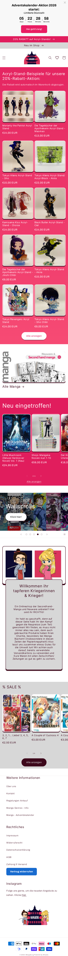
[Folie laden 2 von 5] (30, 534)
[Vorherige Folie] (21, 534)
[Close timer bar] (65, 2)
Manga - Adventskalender (20, 815)
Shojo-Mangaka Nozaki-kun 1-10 (41, 456)
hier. (24, 895)
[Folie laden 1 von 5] (26, 534)
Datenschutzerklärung (18, 850)
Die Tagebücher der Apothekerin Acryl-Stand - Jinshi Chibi (17, 272)
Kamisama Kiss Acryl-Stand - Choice (15, 224)
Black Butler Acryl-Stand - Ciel (49, 224)
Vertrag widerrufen (21, 871)
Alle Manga (11, 386)
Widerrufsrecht (14, 843)
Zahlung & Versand (16, 864)
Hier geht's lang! (34, 29)
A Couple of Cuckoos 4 (45, 735)
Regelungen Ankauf (17, 800)
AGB (9, 857)
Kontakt (10, 793)
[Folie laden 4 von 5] (38, 534)
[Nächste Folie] (46, 534)
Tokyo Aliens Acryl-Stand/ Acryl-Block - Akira (49, 177)
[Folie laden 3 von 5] (34, 534)
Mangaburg (30, 955)
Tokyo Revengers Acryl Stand (15, 320)
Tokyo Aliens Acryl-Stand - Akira (49, 271)
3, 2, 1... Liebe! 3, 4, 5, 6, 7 (15, 736)
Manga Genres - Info (17, 808)
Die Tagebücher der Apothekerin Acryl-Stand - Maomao (49, 128)
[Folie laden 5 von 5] (41, 534)
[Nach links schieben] (27, 475)
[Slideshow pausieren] (64, 534)
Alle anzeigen (34, 336)
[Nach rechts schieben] (40, 475)
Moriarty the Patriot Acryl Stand (17, 127)
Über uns (11, 786)
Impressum (12, 835)
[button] (3, 57)
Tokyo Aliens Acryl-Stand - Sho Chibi (49, 320)
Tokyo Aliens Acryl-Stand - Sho (17, 177)
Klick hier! (16, 517)
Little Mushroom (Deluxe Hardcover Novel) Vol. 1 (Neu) (13, 458)
